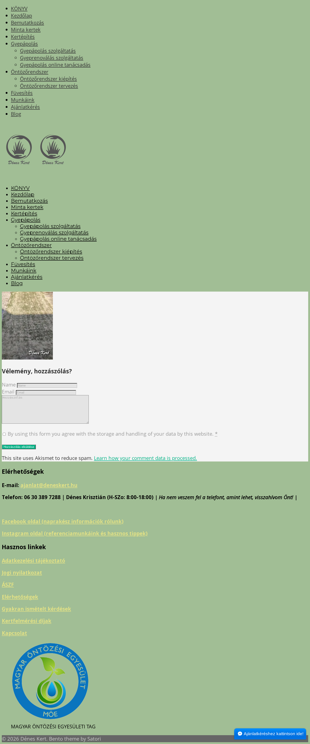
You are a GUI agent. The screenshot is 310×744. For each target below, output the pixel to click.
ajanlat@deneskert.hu (48, 485)
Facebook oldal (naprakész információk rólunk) (62, 521)
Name (9, 384)
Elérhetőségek (20, 596)
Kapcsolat (14, 633)
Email (8, 391)
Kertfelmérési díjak (26, 620)
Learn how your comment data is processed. (145, 457)
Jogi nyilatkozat (22, 572)
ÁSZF (8, 584)
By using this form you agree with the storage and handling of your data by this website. (113, 433)
